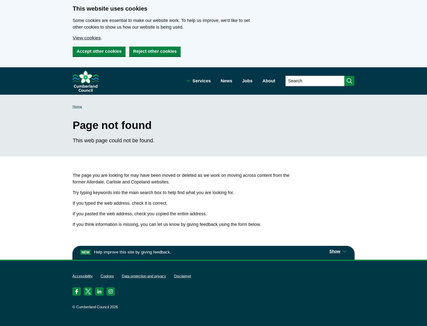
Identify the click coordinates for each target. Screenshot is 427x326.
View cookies (87, 37)
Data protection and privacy (144, 276)
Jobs (247, 80)
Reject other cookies (155, 51)
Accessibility (82, 276)
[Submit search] (349, 81)
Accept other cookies (99, 51)
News (226, 80)
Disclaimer (182, 276)
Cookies (107, 276)
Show (334, 251)
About (268, 80)
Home (77, 107)
